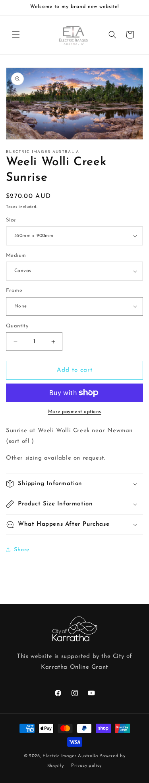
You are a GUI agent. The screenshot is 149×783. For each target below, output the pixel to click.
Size (11, 220)
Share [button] (21, 550)
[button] (16, 34)
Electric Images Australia (70, 756)
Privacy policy (86, 765)
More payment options (74, 411)
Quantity (17, 326)
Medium (16, 255)
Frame (14, 290)
